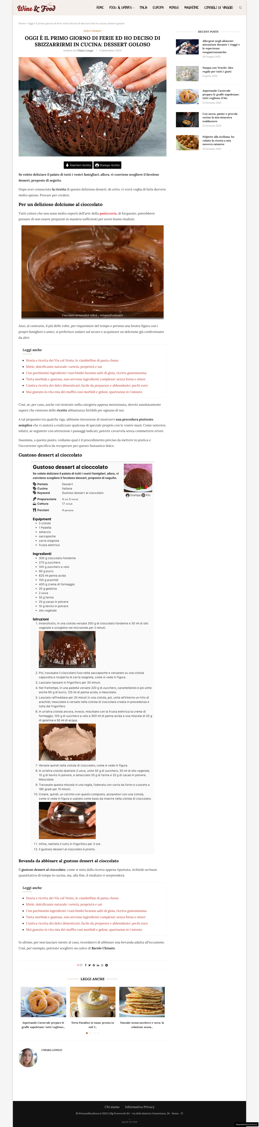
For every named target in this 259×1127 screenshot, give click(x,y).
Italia (143, 7)
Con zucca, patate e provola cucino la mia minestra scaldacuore (219, 117)
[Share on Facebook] (85, 965)
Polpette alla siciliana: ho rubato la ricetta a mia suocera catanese (218, 140)
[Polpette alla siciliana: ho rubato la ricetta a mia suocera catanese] (187, 142)
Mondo (174, 7)
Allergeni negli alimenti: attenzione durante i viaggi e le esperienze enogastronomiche (221, 46)
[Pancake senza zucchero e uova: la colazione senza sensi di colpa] (142, 1002)
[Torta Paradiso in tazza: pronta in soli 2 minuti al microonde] (92, 1002)
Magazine (191, 7)
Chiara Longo (85, 50)
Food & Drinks (120, 7)
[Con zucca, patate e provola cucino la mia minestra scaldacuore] (187, 119)
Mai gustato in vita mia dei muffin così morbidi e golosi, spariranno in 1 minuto (84, 392)
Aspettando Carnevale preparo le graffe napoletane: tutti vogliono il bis (220, 94)
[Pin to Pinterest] (94, 965)
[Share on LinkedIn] (98, 965)
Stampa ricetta (109, 165)
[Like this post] (81, 965)
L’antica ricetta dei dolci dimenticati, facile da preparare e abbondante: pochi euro (87, 385)
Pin (147, 495)
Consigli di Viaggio (218, 7)
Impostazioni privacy (246, 1124)
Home (100, 7)
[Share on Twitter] (89, 965)
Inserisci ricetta (80, 165)
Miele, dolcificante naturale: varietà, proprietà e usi (64, 367)
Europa (158, 7)
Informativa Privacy (140, 1107)
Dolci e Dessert (92, 30)
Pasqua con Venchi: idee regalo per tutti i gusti (217, 69)
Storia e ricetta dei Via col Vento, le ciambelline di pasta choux (72, 360)
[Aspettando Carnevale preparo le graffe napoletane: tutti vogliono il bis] (43, 1002)
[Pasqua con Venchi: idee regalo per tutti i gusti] (187, 73)
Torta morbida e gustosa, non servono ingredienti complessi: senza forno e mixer (86, 379)
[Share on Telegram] (106, 965)
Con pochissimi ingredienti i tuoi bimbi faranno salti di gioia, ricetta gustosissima (86, 373)
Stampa (135, 495)
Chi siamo (112, 1107)
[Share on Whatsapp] (102, 965)
